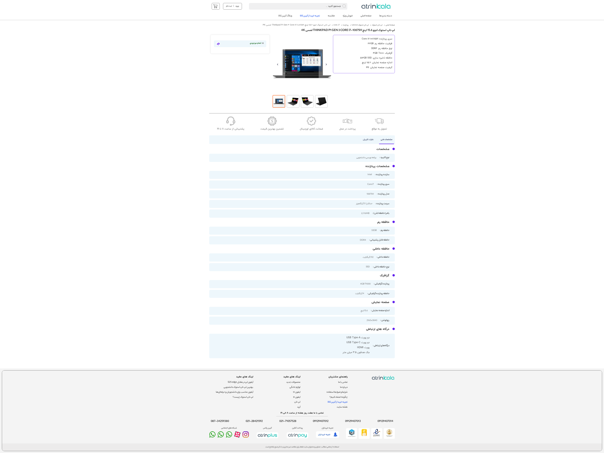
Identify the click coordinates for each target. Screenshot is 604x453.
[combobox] (294, 6)
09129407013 (353, 421)
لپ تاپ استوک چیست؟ (243, 397)
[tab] (385, 140)
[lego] (375, 6)
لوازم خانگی (294, 387)
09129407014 (385, 421)
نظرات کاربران (368, 139)
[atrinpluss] (267, 438)
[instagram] (246, 435)
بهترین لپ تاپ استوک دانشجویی (238, 387)
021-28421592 (254, 421)
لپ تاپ (297, 402)
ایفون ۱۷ (296, 392)
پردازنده (346, 25)
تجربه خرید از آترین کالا (338, 402)
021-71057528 (287, 421)
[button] (279, 64)
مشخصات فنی (386, 139)
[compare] (218, 44)
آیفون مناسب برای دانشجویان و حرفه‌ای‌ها (234, 392)
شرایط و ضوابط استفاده (337, 392)
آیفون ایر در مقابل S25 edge (240, 382)
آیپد (298, 407)
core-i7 (336, 25)
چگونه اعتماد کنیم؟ (339, 397)
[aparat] (237, 437)
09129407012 (320, 421)
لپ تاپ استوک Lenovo (360, 25)
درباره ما (344, 387)
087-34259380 (220, 421)
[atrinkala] (229, 435)
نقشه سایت (342, 407)
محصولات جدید (293, 382)
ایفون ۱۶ (296, 397)
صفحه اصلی (390, 25)
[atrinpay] (297, 438)
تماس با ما (343, 382)
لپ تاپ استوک (377, 25)
